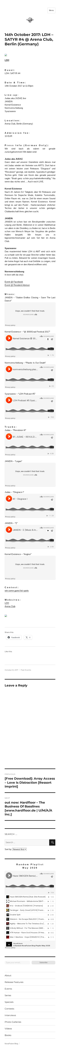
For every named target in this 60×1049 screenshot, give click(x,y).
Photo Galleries (13, 1022)
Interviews (10, 1015)
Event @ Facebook (14, 282)
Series (8, 995)
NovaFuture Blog (11, 1044)
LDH (7, 60)
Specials (9, 1002)
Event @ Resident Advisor (17, 285)
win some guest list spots (17, 590)
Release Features (14, 982)
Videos (8, 1028)
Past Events (26, 670)
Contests (9, 1008)
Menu (51, 10)
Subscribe (43, 963)
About (8, 975)
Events (8, 988)
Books (8, 1035)
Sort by (8, 849)
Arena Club (10, 606)
